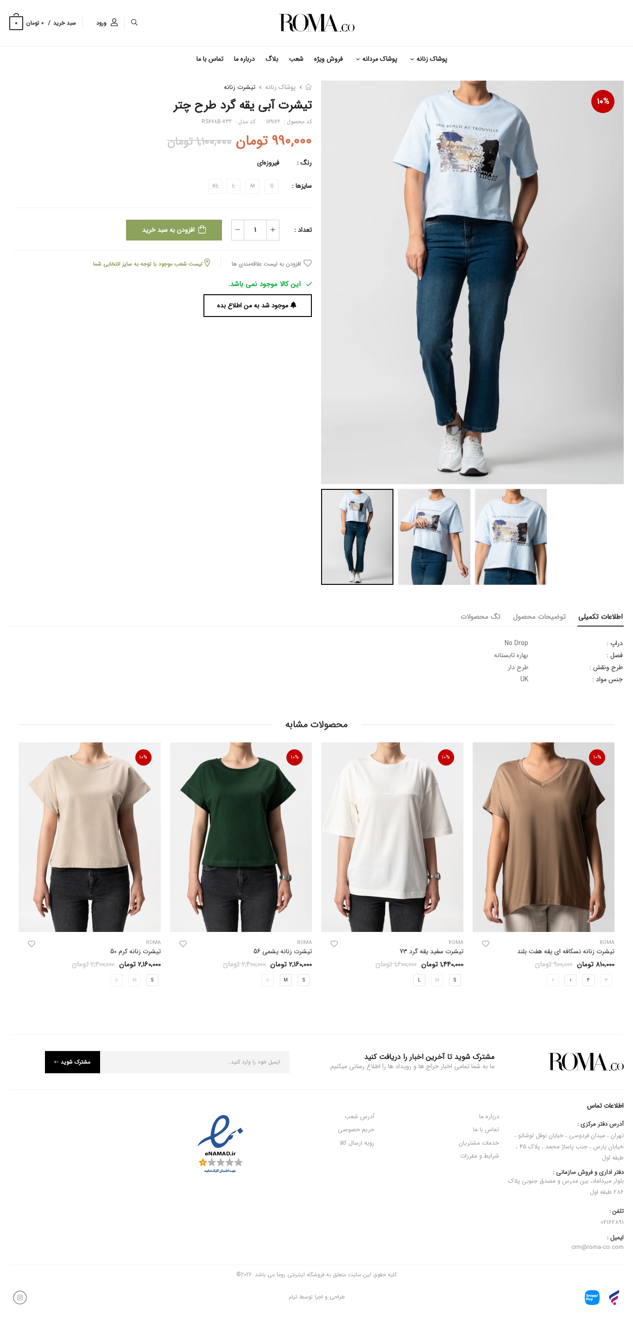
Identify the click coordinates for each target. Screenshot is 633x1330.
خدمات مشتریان (479, 1143)
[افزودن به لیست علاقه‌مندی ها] (485, 944)
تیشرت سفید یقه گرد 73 (431, 951)
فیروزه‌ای (268, 163)
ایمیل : (615, 1237)
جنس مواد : (607, 679)
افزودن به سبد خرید (168, 230)
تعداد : (303, 230)
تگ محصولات (480, 616)
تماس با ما (209, 59)
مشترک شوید (75, 1062)
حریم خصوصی (356, 1129)
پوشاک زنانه (432, 59)
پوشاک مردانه (379, 59)
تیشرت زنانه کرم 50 (135, 951)
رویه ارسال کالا (356, 1143)
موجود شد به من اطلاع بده (252, 305)
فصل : (615, 655)
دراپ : (615, 643)
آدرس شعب (359, 1116)
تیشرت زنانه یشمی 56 (282, 951)
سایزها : (302, 186)
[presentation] (607, 867)
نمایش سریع (543, 920)
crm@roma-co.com (597, 1247)
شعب (296, 59)
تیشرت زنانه (239, 87)
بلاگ (272, 59)
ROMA (456, 942)
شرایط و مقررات (479, 1156)
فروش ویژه (328, 59)
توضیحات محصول (539, 616)
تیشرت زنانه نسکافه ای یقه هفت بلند (565, 951)
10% (603, 101)
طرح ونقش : (606, 667)
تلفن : (616, 1211)
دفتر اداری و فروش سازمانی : (566, 1183)
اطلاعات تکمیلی (600, 616)
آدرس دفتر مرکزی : (600, 1124)
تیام (293, 1296)
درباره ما (244, 59)
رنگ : (304, 163)
